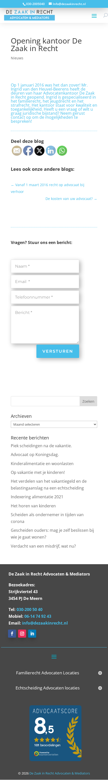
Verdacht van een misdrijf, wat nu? (43, 546)
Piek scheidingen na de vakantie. (41, 445)
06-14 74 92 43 (37, 616)
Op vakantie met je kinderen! (38, 472)
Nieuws (17, 58)
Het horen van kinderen (33, 506)
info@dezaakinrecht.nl (45, 623)
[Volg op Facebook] (12, 634)
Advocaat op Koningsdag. (35, 454)
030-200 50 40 (29, 609)
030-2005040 (35, 4)
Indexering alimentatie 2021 (37, 497)
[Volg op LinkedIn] (32, 634)
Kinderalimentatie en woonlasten (42, 463)
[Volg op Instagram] (22, 634)
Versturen (57, 351)
